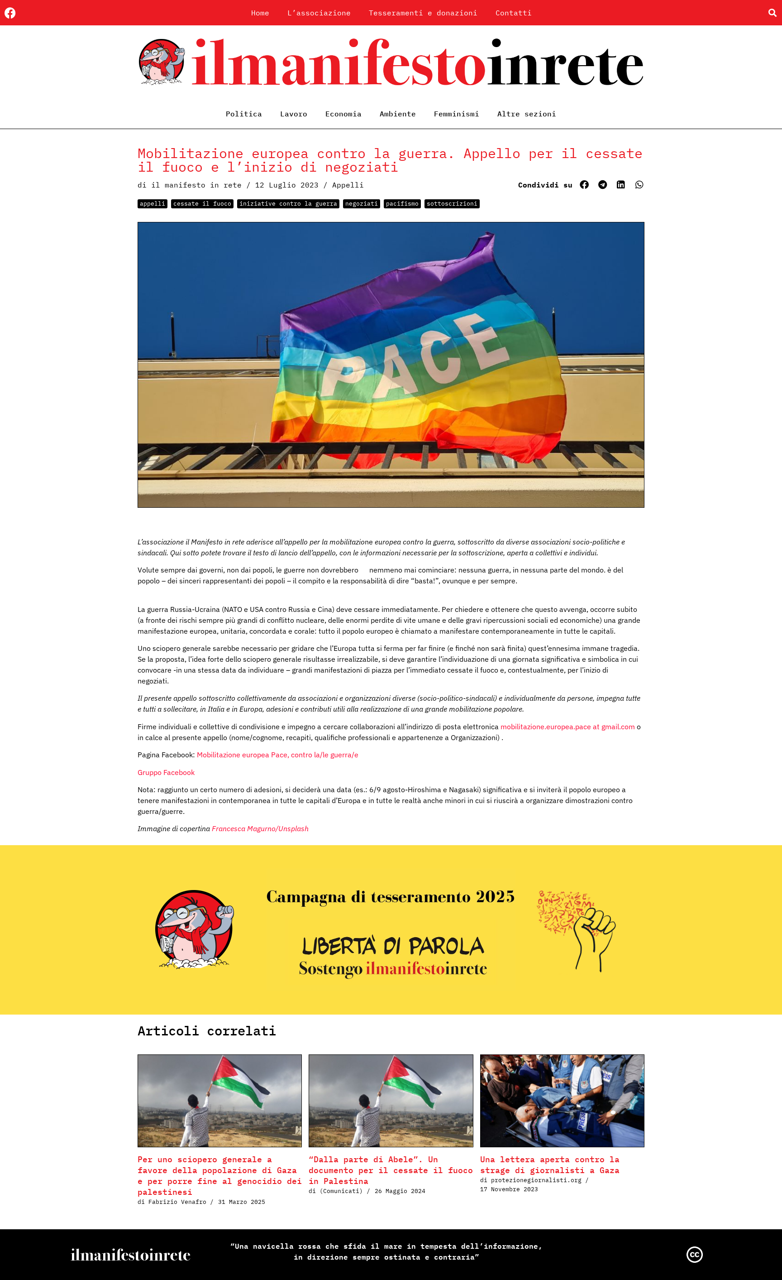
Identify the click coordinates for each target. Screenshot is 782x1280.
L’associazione (319, 12)
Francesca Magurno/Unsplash (260, 828)
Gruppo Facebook (166, 772)
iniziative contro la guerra (288, 203)
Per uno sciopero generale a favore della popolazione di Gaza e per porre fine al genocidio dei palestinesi (220, 1175)
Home (260, 12)
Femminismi (456, 113)
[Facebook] (10, 13)
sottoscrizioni (452, 203)
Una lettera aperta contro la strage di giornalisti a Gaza (550, 1164)
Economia (343, 113)
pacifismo (402, 203)
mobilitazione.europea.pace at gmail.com (568, 726)
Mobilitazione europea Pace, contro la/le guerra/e (277, 754)
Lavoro (293, 113)
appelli (152, 203)
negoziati (361, 203)
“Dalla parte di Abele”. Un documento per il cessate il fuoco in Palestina (391, 1170)
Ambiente (398, 113)
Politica (244, 113)
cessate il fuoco (202, 203)
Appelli (348, 184)
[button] (772, 12)
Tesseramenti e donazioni (423, 12)
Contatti (514, 12)
